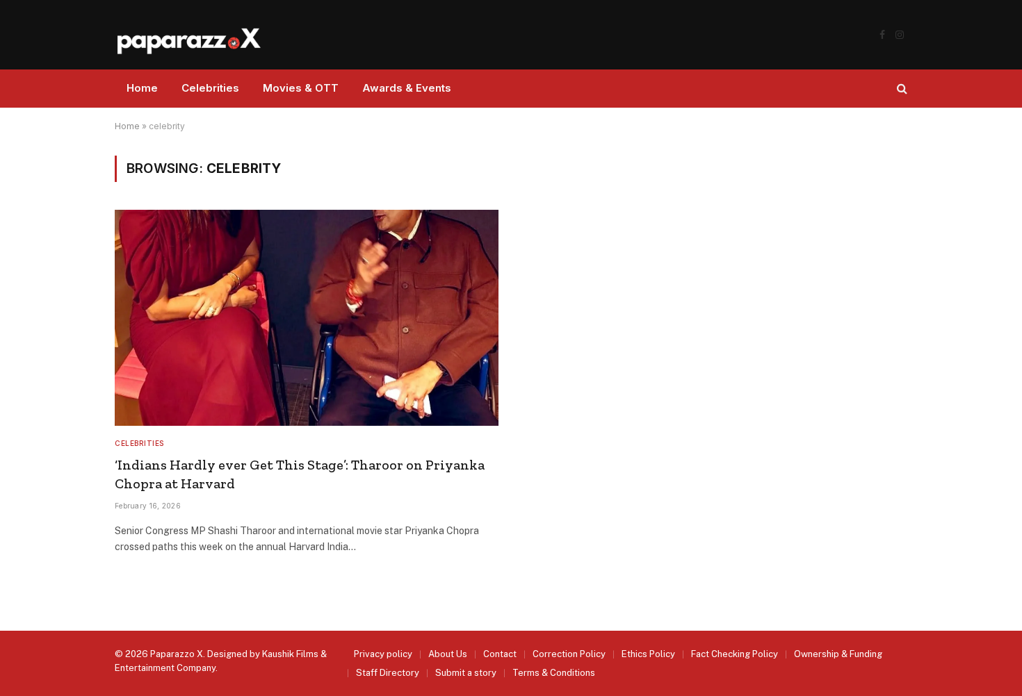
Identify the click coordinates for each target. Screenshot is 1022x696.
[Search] (900, 88)
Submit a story (465, 673)
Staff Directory (387, 673)
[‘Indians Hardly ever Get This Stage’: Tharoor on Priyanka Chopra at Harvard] (306, 318)
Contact (500, 654)
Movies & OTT (301, 87)
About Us (447, 654)
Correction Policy (569, 654)
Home (142, 87)
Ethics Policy (648, 654)
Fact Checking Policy (734, 654)
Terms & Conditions (553, 673)
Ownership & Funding (838, 654)
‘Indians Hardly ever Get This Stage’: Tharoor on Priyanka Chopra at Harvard (300, 474)
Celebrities (210, 87)
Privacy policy (383, 654)
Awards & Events (406, 87)
